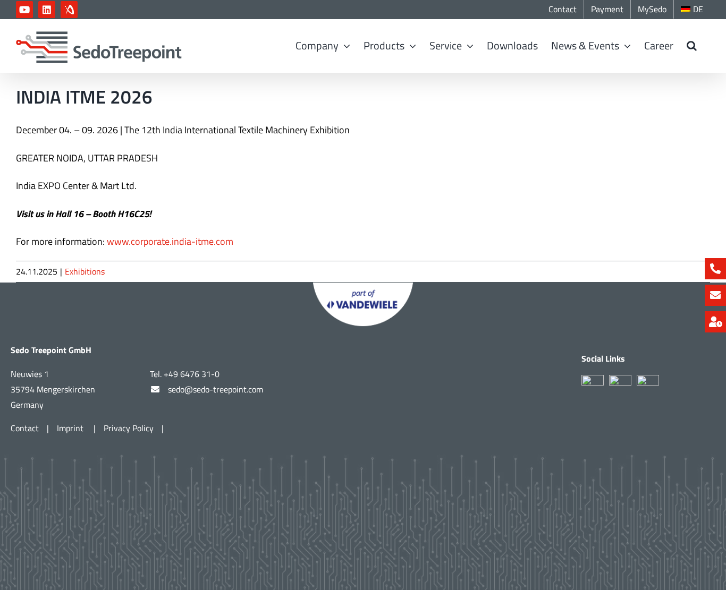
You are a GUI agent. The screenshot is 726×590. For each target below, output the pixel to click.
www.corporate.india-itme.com (170, 241)
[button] (692, 45)
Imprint (71, 428)
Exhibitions (85, 271)
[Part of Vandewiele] (363, 287)
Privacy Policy (129, 428)
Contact (25, 428)
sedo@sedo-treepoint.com (215, 389)
